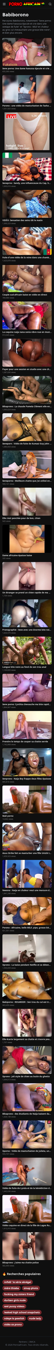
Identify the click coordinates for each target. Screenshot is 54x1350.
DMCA (32, 1341)
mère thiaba (11, 1288)
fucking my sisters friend (19, 1294)
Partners (23, 1341)
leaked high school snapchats (22, 1312)
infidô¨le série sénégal (17, 1282)
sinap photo (31, 1288)
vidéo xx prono (13, 1324)
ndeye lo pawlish (14, 1318)
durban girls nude (15, 1300)
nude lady (35, 1318)
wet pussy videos (14, 1306)
